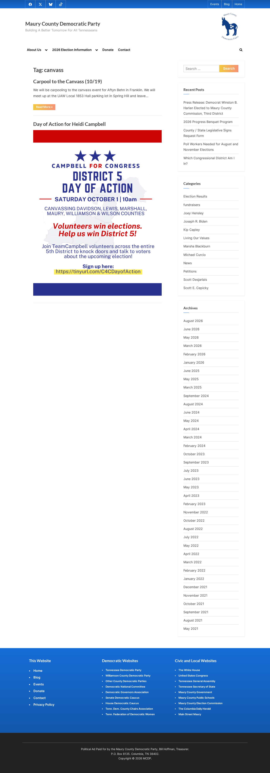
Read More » (45, 107)
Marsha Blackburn (196, 246)
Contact (124, 50)
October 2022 (194, 520)
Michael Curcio (194, 255)
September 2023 (196, 462)
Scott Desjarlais (195, 280)
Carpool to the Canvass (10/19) (67, 81)
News (187, 263)
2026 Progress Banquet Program (208, 122)
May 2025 (191, 379)
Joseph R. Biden (195, 221)
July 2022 (190, 537)
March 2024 (192, 437)
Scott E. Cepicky (196, 288)
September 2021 (195, 612)
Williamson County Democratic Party (128, 675)
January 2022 (193, 579)
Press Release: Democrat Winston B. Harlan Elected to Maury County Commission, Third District (210, 108)
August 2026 (193, 321)
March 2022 (192, 562)
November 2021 (195, 595)
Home (238, 4)
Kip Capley (191, 230)
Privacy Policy (43, 705)
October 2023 (194, 454)
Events (214, 4)
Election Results (195, 196)
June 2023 (191, 479)
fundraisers (191, 205)
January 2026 (193, 362)
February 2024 (194, 446)
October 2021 (193, 604)
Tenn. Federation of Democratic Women (130, 714)
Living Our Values (196, 238)
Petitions (189, 271)
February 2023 (194, 504)
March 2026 (192, 346)
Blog (227, 4)
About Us (34, 50)
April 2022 (191, 554)
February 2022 (194, 570)
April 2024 (191, 429)
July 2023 (190, 471)
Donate (107, 50)
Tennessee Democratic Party (123, 670)
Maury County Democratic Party (62, 24)
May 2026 (191, 337)
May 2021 (190, 629)
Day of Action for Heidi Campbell (69, 124)
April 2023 (191, 496)
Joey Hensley (193, 213)
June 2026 (191, 329)
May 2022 (191, 545)
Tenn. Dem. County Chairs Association (129, 708)
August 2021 (192, 620)
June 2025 (191, 371)
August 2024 (193, 404)
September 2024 (196, 396)
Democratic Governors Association (127, 692)
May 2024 (191, 421)
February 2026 (194, 354)
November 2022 (195, 512)
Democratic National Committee (125, 686)
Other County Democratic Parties (126, 681)
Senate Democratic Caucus (122, 697)
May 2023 (191, 487)
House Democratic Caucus (122, 703)
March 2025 (192, 387)
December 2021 (195, 587)
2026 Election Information (72, 50)
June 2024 (191, 412)
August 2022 (193, 529)
